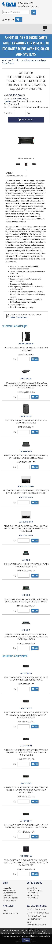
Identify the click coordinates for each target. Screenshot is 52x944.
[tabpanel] (18, 164)
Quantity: (8, 113)
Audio (16, 60)
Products (6, 60)
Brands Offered (9, 893)
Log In (6, 911)
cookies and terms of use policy (34, 936)
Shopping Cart (9, 900)
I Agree (26, 940)
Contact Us (32, 888)
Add (36, 359)
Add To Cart (27, 120)
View (12, 317)
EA (28, 113)
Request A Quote (10, 898)
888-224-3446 (40, 916)
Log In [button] (8, 19)
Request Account (10, 913)
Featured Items (9, 890)
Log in (7, 101)
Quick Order (8, 895)
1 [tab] (26, 170)
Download (22, 317)
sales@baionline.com (36, 924)
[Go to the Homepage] (9, 4)
